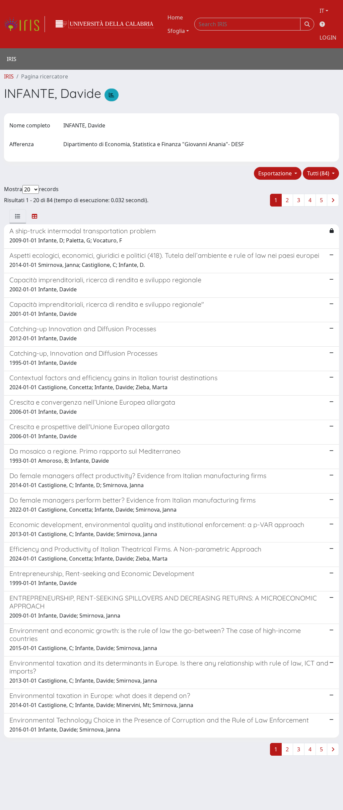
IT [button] (322, 10)
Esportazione (275, 173)
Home (175, 17)
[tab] (17, 216)
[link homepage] (24, 24)
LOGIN (328, 37)
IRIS (9, 76)
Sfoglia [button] (176, 31)
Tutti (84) (319, 173)
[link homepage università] (104, 24)
